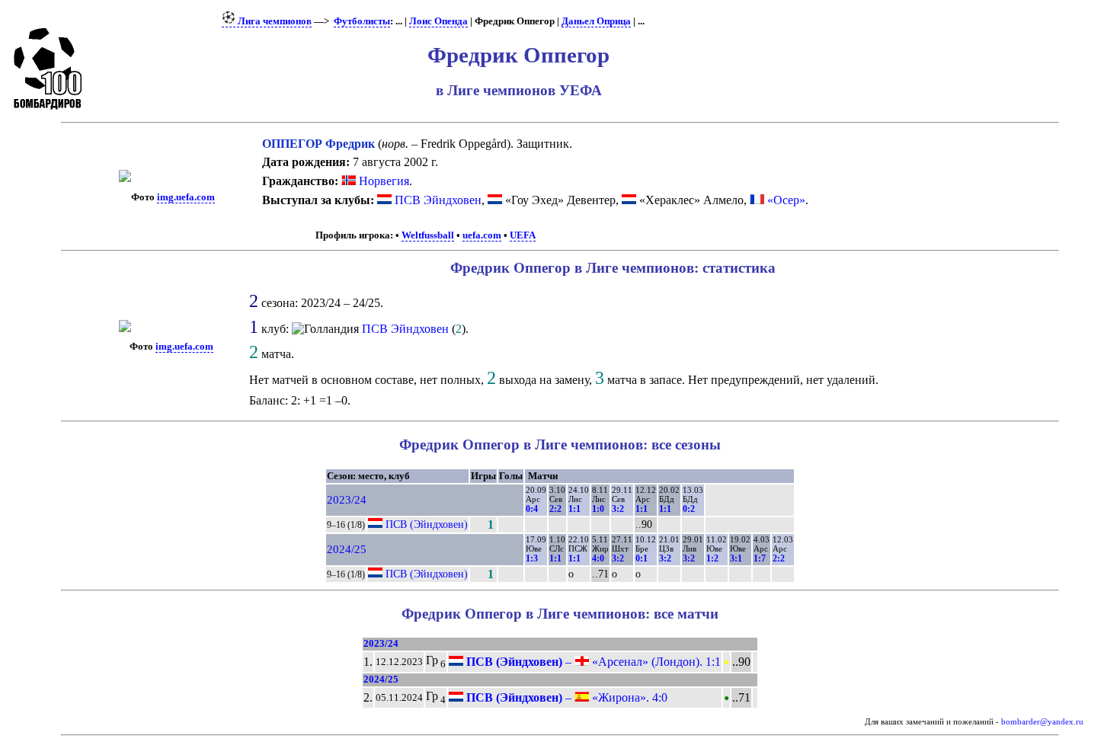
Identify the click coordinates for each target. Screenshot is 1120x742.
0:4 (532, 509)
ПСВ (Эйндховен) (427, 524)
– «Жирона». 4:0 (565, 697)
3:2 (618, 509)
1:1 (574, 509)
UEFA (523, 235)
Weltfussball (428, 235)
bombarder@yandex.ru (1042, 722)
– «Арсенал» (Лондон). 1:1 (592, 661)
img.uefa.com (186, 197)
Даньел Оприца (596, 21)
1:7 (760, 558)
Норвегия (382, 180)
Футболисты (362, 21)
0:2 (689, 509)
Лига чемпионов (273, 21)
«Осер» (786, 199)
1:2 (712, 558)
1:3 (532, 558)
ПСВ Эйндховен (438, 199)
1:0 (598, 509)
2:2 (555, 509)
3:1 (736, 558)
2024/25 (346, 549)
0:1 (641, 558)
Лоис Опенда (438, 21)
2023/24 (346, 500)
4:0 (598, 558)
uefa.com (481, 235)
